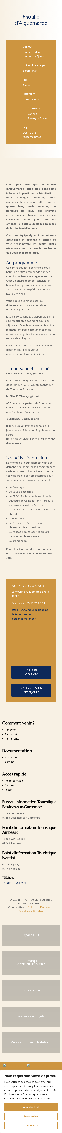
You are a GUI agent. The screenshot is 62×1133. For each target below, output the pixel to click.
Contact (9, 761)
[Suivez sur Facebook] (22, 920)
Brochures (11, 757)
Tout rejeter (31, 1125)
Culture (9, 785)
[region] (31, 1101)
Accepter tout (31, 1107)
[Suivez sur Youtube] (39, 920)
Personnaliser (31, 1116)
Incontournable (14, 780)
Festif (8, 789)
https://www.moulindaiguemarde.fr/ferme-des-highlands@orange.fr (30, 614)
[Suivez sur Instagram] (31, 920)
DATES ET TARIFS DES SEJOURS (31, 690)
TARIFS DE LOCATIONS (31, 672)
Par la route (12, 738)
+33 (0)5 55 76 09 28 (14, 883)
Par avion (10, 729)
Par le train (11, 734)
